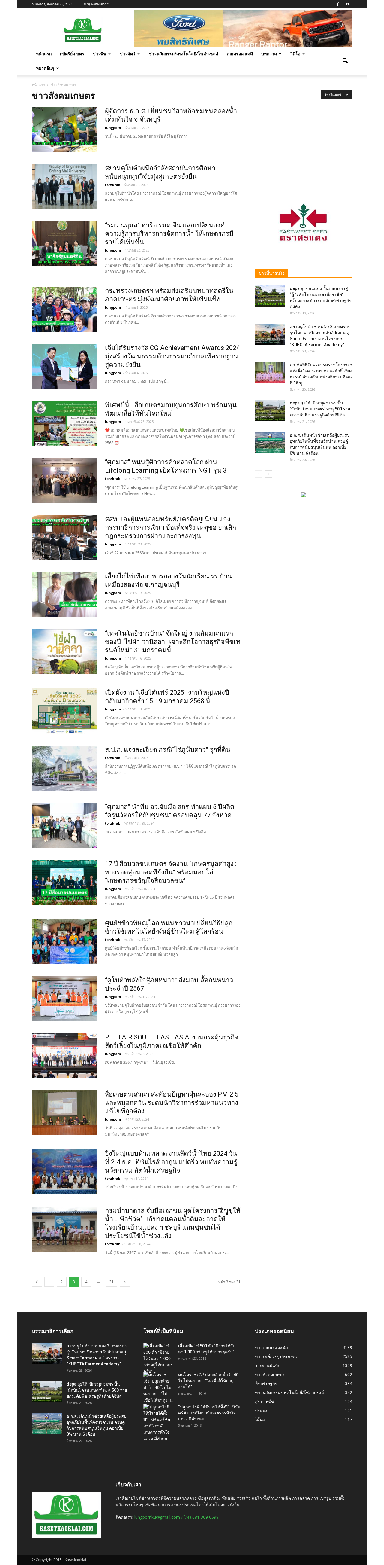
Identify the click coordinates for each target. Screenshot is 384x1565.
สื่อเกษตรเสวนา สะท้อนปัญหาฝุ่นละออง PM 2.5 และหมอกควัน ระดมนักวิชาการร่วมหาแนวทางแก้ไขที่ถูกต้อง (171, 1103)
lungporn (113, 127)
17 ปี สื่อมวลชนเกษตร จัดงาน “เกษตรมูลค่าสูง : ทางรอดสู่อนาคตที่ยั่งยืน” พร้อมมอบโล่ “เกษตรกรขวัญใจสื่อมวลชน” (170, 872)
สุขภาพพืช (264, 1401)
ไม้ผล (260, 1419)
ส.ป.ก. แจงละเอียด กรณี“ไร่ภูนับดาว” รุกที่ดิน (167, 749)
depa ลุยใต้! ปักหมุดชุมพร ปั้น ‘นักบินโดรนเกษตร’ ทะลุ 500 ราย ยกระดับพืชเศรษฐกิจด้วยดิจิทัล (320, 409)
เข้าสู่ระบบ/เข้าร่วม (96, 4)
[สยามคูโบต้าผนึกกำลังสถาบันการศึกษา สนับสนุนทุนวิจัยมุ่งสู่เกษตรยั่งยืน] (64, 186)
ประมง (261, 1410)
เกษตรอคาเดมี (240, 53)
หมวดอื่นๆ (45, 68)
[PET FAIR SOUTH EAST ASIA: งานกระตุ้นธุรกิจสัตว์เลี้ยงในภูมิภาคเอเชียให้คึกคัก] (64, 1055)
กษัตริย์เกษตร (72, 53)
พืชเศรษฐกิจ (266, 1383)
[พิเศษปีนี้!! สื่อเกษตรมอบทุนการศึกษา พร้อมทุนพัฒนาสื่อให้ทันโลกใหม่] (64, 423)
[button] (345, 61)
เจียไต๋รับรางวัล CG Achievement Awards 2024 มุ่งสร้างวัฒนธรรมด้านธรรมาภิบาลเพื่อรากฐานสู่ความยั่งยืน (172, 356)
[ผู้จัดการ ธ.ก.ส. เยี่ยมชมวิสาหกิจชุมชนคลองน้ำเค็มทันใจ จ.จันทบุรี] (64, 129)
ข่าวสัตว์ (127, 53)
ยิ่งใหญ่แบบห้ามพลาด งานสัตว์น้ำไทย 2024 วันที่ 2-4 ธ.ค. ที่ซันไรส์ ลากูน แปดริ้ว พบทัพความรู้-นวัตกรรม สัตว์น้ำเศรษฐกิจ (172, 1162)
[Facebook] (337, 4)
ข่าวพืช (99, 53)
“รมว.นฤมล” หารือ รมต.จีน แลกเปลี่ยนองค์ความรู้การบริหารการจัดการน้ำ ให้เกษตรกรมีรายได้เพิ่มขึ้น (169, 233)
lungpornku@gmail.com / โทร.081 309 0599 (176, 1517)
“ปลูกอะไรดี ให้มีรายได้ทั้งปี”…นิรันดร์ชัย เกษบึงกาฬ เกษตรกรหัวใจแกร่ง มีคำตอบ (209, 1413)
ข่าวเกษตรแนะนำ (271, 1347)
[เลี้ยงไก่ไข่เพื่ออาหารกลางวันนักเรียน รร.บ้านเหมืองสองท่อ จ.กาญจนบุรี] (64, 594)
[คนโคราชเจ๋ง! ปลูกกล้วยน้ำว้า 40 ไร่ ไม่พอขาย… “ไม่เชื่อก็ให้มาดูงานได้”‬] (158, 1391)
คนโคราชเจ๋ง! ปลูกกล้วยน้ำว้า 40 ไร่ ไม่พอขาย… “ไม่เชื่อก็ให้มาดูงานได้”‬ (208, 1380)
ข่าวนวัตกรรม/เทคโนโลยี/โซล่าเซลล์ (183, 53)
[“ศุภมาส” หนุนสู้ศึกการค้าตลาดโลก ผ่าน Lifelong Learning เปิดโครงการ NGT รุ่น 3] (64, 480)
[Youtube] (347, 4)
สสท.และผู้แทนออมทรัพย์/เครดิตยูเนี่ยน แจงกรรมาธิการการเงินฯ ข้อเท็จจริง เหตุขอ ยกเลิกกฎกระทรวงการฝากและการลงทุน (170, 527)
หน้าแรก (44, 53)
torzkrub (112, 184)
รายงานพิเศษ (267, 1365)
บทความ (269, 53)
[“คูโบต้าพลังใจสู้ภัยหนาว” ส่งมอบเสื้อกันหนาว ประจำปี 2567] (64, 998)
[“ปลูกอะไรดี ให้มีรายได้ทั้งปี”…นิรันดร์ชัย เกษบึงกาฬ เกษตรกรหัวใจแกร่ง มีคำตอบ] (158, 1423)
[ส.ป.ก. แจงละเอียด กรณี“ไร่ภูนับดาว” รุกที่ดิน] (64, 768)
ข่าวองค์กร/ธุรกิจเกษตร (276, 1356)
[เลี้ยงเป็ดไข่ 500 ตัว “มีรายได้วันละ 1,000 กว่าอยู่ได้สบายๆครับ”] (158, 1358)
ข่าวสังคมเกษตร (270, 1374)
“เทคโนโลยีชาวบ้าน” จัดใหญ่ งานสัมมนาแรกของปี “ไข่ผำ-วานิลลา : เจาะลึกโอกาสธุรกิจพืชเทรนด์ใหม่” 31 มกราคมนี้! (173, 642)
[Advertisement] (304, 144)
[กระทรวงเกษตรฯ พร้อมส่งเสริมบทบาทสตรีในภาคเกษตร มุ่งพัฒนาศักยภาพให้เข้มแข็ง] (64, 309)
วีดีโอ (295, 53)
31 (112, 1281)
